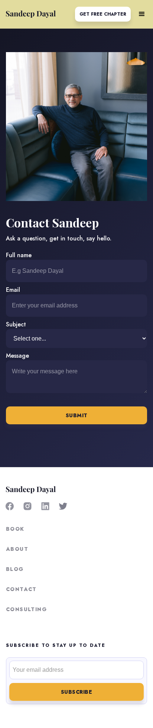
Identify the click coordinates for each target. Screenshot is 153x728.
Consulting (26, 609)
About (17, 549)
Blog (15, 569)
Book (15, 529)
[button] (142, 14)
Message (17, 355)
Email (13, 289)
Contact (21, 589)
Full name (19, 255)
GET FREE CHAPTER (102, 14)
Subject (16, 324)
